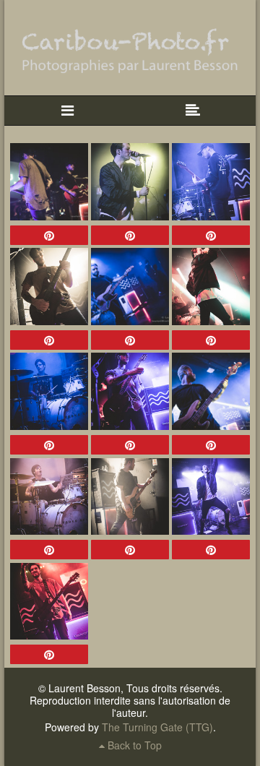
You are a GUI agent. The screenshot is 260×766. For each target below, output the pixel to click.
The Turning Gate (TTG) (157, 727)
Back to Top (133, 745)
